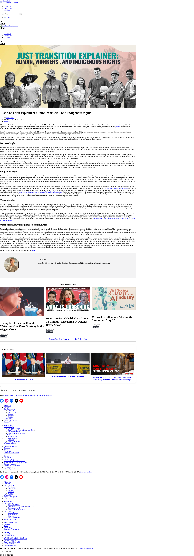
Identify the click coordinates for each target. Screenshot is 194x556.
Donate (6, 456)
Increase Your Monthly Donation (14, 461)
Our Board (11, 410)
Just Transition (33, 395)
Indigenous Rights (23, 395)
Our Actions (8, 435)
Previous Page (52, 339)
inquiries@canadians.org (87, 472)
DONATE (2, 24)
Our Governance (9, 409)
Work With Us (8, 419)
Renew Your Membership (12, 466)
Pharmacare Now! (14, 432)
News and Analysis (10, 446)
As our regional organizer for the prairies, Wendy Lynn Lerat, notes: (40, 192)
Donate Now (8, 457)
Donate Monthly (9, 459)
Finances (11, 415)
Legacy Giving (9, 467)
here (33, 250)
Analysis (7, 10)
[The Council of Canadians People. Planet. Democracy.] (9, 3)
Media (6, 449)
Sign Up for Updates (10, 420)
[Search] (20, 14)
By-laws (10, 414)
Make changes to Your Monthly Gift (15, 462)
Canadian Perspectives (11, 453)
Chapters (11, 440)
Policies (10, 417)
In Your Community (10, 438)
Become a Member (10, 464)
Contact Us (7, 422)
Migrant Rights (43, 395)
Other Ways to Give (10, 469)
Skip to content (5, 1)
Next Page (84, 339)
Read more (3, 336)
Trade (50, 395)
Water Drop (30, 430)
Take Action (8, 8)
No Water (11, 428)
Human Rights (13, 395)
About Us (7, 6)
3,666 (76, 339)
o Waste (17, 428)
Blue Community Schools (16, 433)
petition (117, 127)
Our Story (7, 407)
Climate (5, 395)
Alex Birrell (10, 118)
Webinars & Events (10, 443)
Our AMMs (12, 412)
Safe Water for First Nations (17, 430)
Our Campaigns (9, 427)
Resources (7, 451)
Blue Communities (14, 441)
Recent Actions (13, 436)
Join (1, 21)
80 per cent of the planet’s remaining (116, 188)
